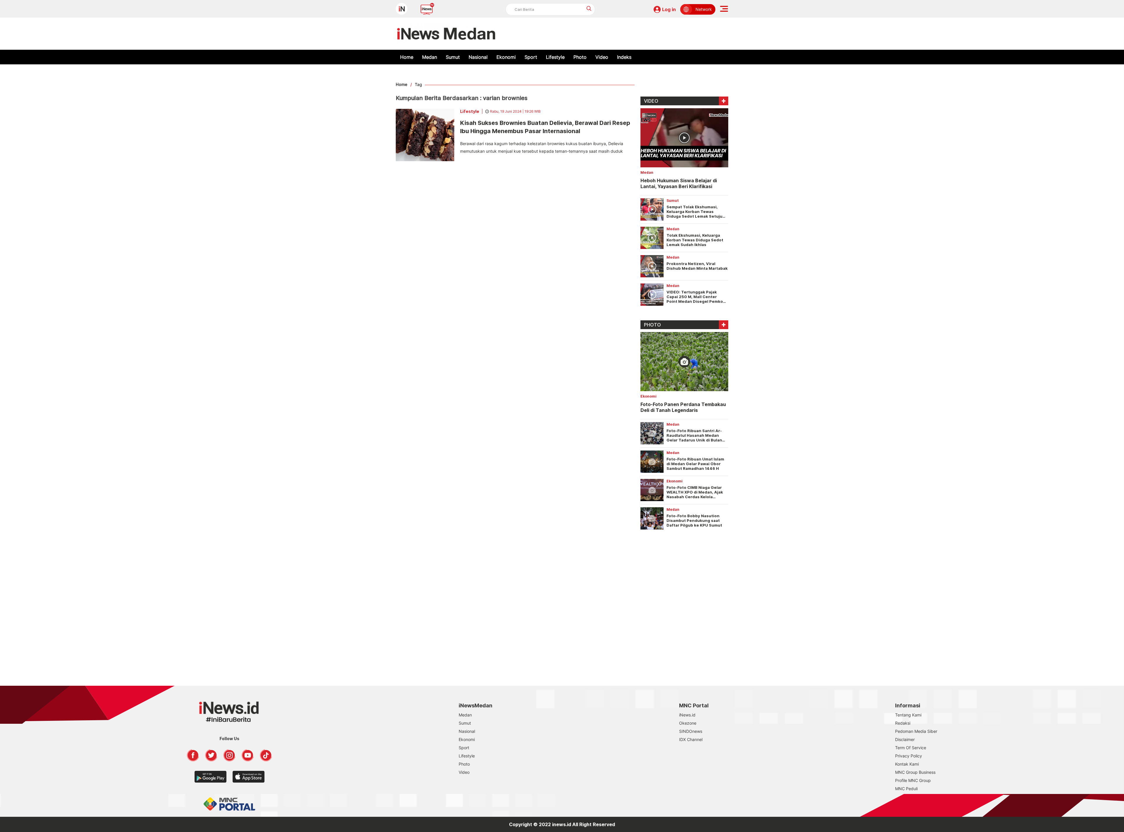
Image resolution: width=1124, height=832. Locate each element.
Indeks (624, 57)
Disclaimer (905, 739)
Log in (669, 9)
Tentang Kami (908, 714)
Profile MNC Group (913, 780)
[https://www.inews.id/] (446, 33)
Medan (429, 57)
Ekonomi (506, 57)
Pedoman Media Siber (916, 731)
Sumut (453, 57)
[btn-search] (589, 8)
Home (406, 57)
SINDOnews (690, 731)
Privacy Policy (908, 755)
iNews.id (687, 714)
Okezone (687, 723)
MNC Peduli (906, 788)
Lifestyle (555, 57)
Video (601, 57)
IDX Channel (690, 739)
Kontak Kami (907, 763)
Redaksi (902, 723)
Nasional (478, 57)
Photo (580, 57)
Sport (531, 57)
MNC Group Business (915, 772)
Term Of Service (910, 747)
